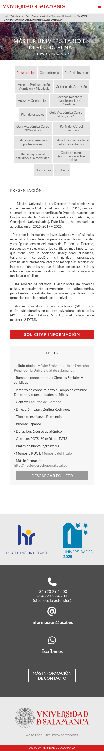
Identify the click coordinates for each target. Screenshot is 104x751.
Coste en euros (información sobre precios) (71, 156)
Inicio (6, 16)
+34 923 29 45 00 (52, 596)
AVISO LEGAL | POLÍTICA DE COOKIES (52, 735)
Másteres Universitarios (64, 16)
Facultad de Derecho (45, 402)
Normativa (43, 170)
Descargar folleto (52, 475)
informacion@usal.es (52, 622)
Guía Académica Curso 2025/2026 (65, 114)
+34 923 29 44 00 (52, 591)
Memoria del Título (57, 453)
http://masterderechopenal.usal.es (40, 465)
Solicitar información (52, 334)
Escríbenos (52, 651)
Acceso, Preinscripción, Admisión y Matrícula (34, 86)
